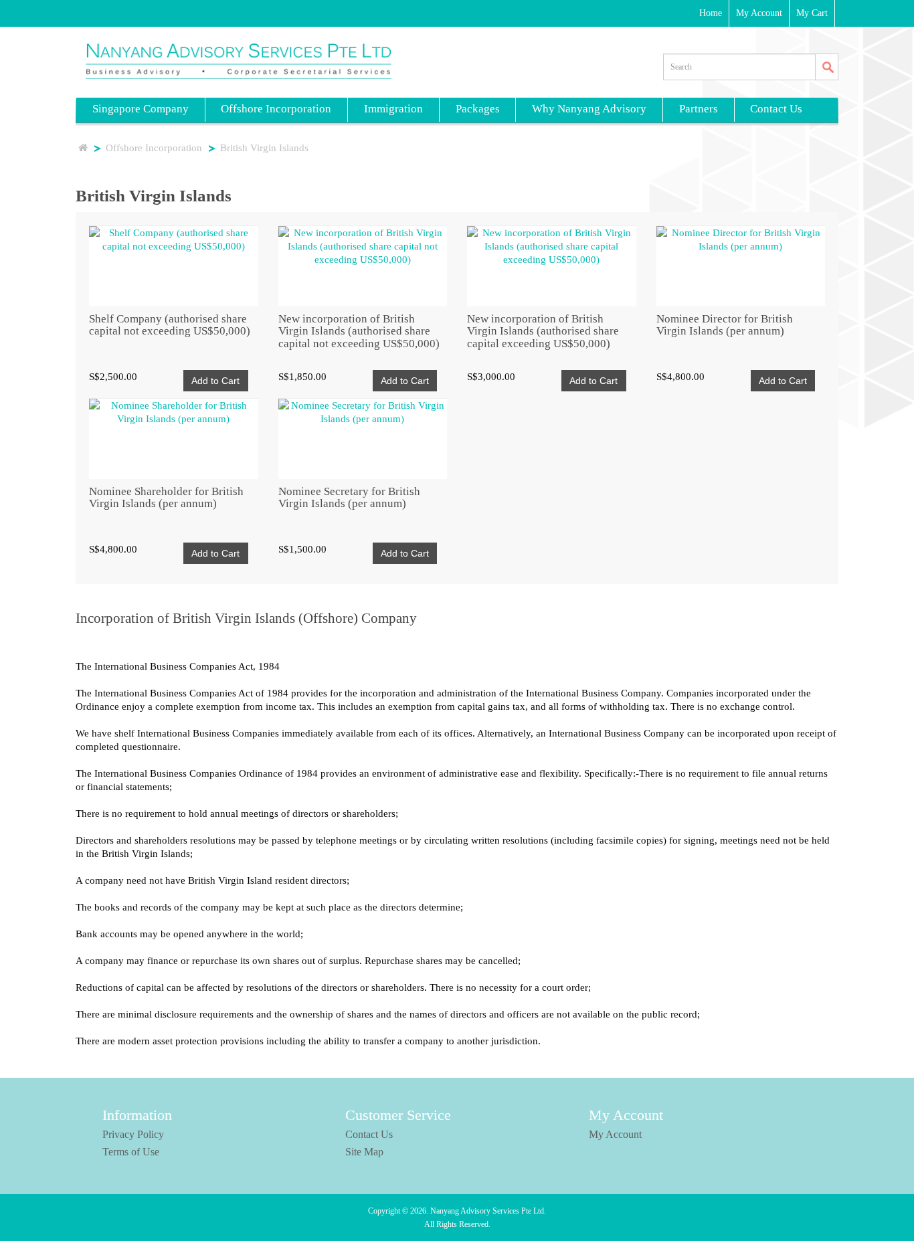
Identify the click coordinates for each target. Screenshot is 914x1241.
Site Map (364, 1151)
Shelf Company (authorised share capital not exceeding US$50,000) (169, 325)
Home (710, 13)
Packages (478, 108)
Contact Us (776, 108)
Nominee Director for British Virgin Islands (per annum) (724, 325)
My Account (759, 13)
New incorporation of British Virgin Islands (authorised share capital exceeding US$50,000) (543, 331)
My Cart (812, 13)
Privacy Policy (133, 1134)
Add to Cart (215, 380)
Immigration (393, 108)
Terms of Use (130, 1151)
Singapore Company (140, 108)
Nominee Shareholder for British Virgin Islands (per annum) (166, 497)
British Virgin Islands (264, 147)
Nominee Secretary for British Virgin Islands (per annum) (349, 497)
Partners (698, 108)
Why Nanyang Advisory (589, 108)
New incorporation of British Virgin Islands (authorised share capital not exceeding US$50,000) (359, 331)
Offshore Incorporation (276, 108)
